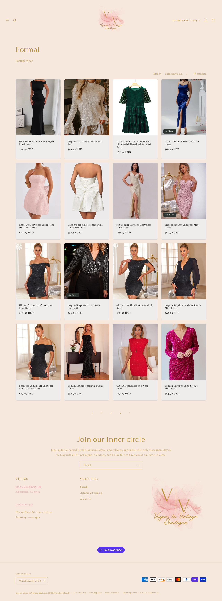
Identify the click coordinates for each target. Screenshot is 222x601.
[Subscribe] (138, 465)
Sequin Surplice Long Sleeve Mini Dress (181, 387)
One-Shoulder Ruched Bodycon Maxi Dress (37, 143)
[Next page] (130, 413)
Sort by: (157, 73)
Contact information (149, 592)
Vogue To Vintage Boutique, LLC (37, 593)
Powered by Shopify (61, 593)
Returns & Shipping (91, 493)
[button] (7, 20)
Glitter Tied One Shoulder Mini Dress (134, 307)
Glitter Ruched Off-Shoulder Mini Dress (35, 307)
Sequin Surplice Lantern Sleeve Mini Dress (183, 307)
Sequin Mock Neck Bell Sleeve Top (85, 143)
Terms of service (112, 592)
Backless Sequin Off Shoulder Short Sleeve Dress (36, 387)
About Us (85, 499)
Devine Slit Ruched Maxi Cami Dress (182, 143)
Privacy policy (95, 592)
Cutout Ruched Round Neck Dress (132, 387)
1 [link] (92, 413)
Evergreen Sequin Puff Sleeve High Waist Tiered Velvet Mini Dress (133, 144)
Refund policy (79, 592)
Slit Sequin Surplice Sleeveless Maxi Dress (133, 226)
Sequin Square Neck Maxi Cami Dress (85, 387)
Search (84, 486)
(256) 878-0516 (24, 504)
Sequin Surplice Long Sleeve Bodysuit (84, 307)
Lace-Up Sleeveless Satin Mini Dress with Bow (36, 226)
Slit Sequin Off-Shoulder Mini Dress (182, 226)
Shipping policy (130, 592)
